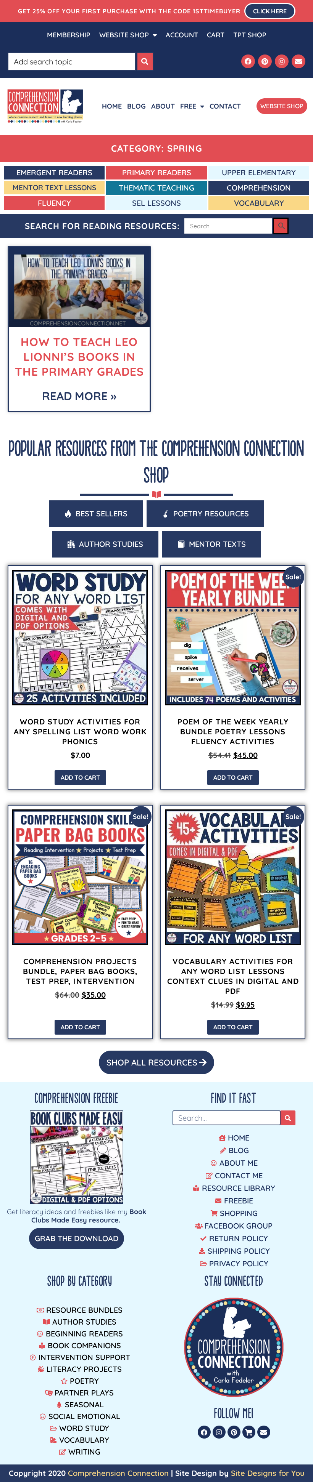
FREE (188, 106)
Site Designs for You (268, 1473)
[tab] (96, 513)
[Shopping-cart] (248, 1432)
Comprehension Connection (118, 1473)
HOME (112, 106)
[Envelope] (298, 61)
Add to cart (80, 777)
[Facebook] (248, 61)
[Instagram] (282, 61)
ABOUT (163, 106)
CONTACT (225, 106)
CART (215, 34)
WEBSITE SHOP (124, 34)
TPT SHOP (249, 34)
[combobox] (72, 61)
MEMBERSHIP (68, 34)
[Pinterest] (265, 61)
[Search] (145, 61)
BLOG (136, 106)
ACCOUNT (182, 34)
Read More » (79, 396)
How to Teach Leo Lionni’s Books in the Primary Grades (79, 357)
